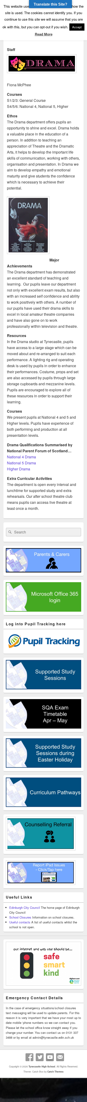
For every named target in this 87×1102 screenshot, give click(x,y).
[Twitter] (40, 1057)
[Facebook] (29, 1057)
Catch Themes (55, 1071)
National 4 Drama (21, 456)
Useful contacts (19, 922)
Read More (43, 34)
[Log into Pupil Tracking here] (43, 649)
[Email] (60, 1057)
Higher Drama (18, 469)
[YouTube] (50, 1057)
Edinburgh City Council (24, 907)
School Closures (20, 917)
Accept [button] (77, 27)
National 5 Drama (21, 463)
